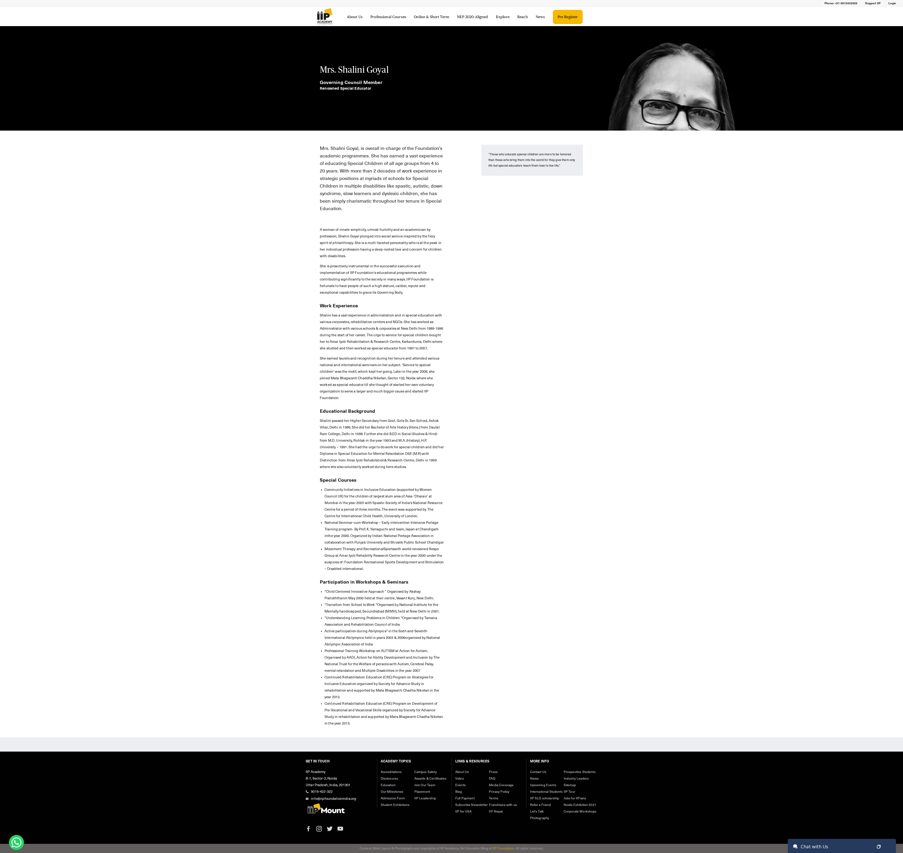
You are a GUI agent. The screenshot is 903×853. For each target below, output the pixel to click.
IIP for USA (463, 811)
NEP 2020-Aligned (472, 17)
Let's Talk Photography (539, 815)
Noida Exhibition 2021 (580, 805)
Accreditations (391, 772)
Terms (493, 798)
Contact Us (538, 772)
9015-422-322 (322, 791)
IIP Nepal (496, 811)
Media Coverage (501, 785)
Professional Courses (388, 17)
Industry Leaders (576, 778)
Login (892, 3)
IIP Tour (569, 791)
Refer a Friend (540, 805)
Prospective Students (580, 772)
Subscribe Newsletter (471, 805)
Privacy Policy (499, 791)
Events (460, 785)
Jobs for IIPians (575, 798)
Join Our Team (424, 785)
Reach (522, 17)
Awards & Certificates (430, 778)
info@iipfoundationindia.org (333, 799)
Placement (422, 791)
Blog (458, 791)
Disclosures (389, 778)
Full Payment (465, 798)
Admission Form (393, 798)
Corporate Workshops (580, 811)
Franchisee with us (503, 805)
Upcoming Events (543, 785)
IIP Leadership (425, 798)
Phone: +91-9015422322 (840, 3)
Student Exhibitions (395, 805)
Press (493, 772)
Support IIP (873, 3)
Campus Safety (425, 772)
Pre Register (568, 17)
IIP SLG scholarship (544, 798)
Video (459, 778)
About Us (355, 17)
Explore (503, 17)
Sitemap (570, 785)
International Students (546, 791)
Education (388, 785)
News (540, 17)
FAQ (492, 778)
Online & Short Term (431, 17)
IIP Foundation (503, 848)
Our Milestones (392, 791)
